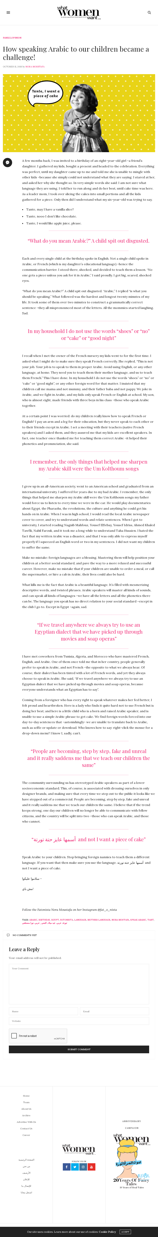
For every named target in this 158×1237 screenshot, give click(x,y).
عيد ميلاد (51, 923)
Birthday (44, 919)
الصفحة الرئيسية (26, 1159)
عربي (59, 923)
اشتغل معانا (26, 1192)
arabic (33, 919)
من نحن (26, 1166)
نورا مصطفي (28, 923)
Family (7, 38)
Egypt (55, 919)
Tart (150, 919)
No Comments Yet (25, 935)
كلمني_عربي (41, 923)
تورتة (65, 923)
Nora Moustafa (35, 66)
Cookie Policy (107, 1232)
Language (80, 919)
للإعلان (26, 1179)
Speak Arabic (138, 919)
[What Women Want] (79, 12)
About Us (26, 1108)
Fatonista (66, 919)
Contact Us (26, 1128)
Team (26, 1102)
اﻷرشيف (26, 1172)
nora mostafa (120, 919)
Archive (26, 1115)
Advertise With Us (26, 1121)
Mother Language (98, 919)
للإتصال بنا (26, 1185)
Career (26, 1135)
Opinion (16, 38)
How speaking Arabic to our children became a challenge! (76, 53)
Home (26, 1095)
